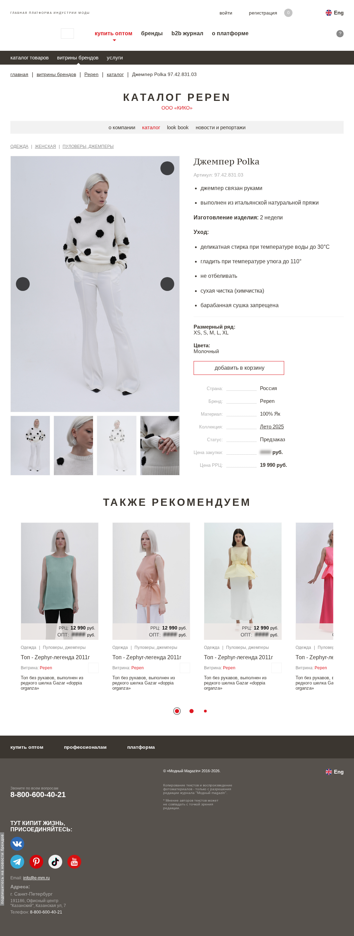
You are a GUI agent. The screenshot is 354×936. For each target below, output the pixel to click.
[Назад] (23, 284)
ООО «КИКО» (177, 108)
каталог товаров (29, 57)
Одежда (19, 146)
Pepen (91, 74)
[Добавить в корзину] (93, 668)
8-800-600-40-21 (38, 794)
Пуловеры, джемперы (88, 146)
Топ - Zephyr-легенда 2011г (55, 657)
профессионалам (85, 747)
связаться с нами (67, 33)
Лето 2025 (272, 426)
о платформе (230, 33)
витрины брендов (78, 57)
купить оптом (113, 33)
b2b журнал (187, 33)
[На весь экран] (167, 168)
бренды (152, 33)
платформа (141, 747)
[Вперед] (167, 284)
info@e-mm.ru (36, 878)
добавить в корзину (239, 368)
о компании (122, 127)
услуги (115, 57)
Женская (45, 146)
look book (178, 127)
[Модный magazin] (28, 33)
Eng (339, 13)
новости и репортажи (220, 127)
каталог (115, 74)
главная (19, 74)
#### (265, 452)
